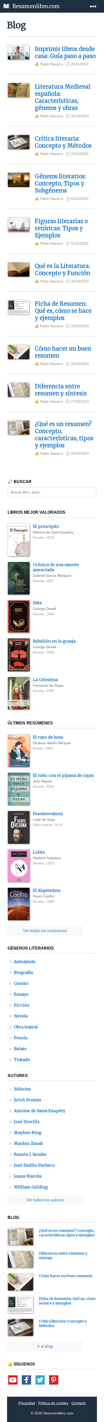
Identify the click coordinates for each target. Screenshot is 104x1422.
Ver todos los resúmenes (45, 931)
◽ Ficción (18, 1005)
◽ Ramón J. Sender (27, 1154)
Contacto (78, 1403)
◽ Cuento (18, 983)
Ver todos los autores (45, 1200)
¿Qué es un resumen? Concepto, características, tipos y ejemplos (66, 1232)
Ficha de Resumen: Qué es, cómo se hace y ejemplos (67, 1300)
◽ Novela (18, 1016)
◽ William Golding (28, 1186)
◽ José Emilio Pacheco (31, 1165)
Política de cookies (53, 1403)
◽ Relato (17, 1048)
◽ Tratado (19, 1059)
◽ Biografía (20, 972)
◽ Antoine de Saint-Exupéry (36, 1110)
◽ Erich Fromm (24, 1099)
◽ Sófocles (19, 1088)
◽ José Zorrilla (23, 1121)
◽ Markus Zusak (25, 1143)
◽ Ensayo (18, 994)
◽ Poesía (17, 1037)
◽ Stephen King (24, 1132)
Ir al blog (45, 1346)
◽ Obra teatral (23, 1026)
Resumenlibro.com (35, 6)
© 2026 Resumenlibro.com (52, 1413)
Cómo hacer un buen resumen (65, 1276)
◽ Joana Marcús (25, 1176)
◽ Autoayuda (21, 961)
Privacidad (26, 1403)
